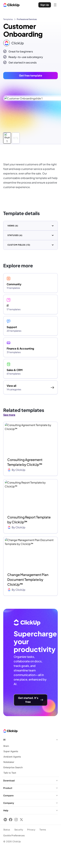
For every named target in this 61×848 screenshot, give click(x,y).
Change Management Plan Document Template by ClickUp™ (27, 579)
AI (4, 739)
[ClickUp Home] (11, 4)
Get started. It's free (28, 699)
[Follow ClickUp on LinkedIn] (5, 819)
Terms (42, 829)
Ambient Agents (12, 756)
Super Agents (10, 751)
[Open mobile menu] (55, 4)
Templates (8, 19)
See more (9, 414)
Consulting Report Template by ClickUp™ (29, 519)
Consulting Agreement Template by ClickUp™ (24, 462)
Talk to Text (9, 772)
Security (18, 829)
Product (7, 788)
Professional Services (27, 19)
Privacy (31, 829)
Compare (8, 795)
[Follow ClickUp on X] (21, 819)
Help (5, 810)
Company (8, 803)
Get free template (30, 75)
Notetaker (8, 762)
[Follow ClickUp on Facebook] (11, 819)
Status (6, 829)
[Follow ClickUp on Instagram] (16, 819)
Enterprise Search (13, 767)
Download (9, 780)
